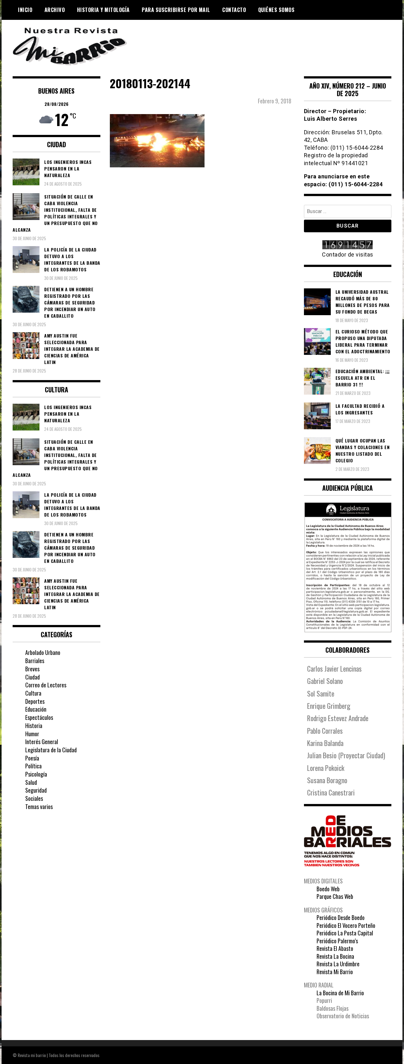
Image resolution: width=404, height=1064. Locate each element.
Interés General (41, 741)
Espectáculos (39, 717)
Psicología (36, 774)
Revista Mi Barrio (335, 972)
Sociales (34, 798)
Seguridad (36, 790)
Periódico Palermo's (337, 941)
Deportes (35, 701)
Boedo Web (328, 889)
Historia (33, 725)
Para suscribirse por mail (176, 10)
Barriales (34, 660)
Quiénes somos (276, 10)
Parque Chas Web (335, 896)
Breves (32, 669)
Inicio (25, 10)
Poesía (32, 758)
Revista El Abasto (335, 948)
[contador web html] (348, 245)
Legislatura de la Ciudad (51, 750)
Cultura (33, 693)
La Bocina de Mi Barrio (340, 993)
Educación (35, 709)
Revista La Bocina (335, 956)
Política (33, 766)
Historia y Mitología (103, 10)
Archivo (55, 10)
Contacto (234, 10)
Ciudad (32, 677)
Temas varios (39, 806)
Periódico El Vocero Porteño (346, 925)
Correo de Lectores (45, 685)
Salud (31, 782)
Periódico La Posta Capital (345, 933)
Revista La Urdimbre (338, 964)
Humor (32, 734)
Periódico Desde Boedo (341, 917)
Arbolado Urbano (42, 652)
